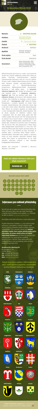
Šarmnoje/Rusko (30, 41)
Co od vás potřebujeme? (21, 215)
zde (28, 213)
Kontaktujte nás (17, 166)
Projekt (12, 2)
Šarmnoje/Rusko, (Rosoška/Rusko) (25, 37)
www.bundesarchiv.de (12, 257)
